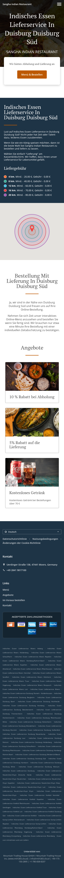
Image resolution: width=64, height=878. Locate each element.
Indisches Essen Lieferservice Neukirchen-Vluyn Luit (24, 787)
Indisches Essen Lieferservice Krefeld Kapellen (23, 799)
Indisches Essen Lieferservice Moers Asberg (23, 648)
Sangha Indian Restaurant (17, 4)
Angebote (8, 594)
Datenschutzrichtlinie (15, 538)
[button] (59, 4)
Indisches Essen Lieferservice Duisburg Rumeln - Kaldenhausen (27, 693)
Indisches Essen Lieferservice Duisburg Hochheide (39, 701)
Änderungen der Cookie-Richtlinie (22, 542)
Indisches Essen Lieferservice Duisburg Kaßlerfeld (39, 730)
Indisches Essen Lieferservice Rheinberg (39, 836)
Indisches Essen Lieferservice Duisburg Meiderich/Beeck (37, 754)
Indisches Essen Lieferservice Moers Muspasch (32, 685)
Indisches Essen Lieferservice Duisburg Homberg (23, 705)
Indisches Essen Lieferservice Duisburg (18, 771)
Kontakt (7, 605)
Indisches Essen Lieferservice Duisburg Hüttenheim (30, 722)
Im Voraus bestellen (14, 600)
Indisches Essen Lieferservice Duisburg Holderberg (31, 742)
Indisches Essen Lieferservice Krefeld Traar (30, 807)
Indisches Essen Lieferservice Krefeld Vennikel (39, 795)
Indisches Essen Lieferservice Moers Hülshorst (31, 677)
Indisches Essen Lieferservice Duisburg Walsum (39, 767)
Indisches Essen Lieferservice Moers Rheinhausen (32, 669)
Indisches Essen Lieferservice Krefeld (21, 815)
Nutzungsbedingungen (45, 538)
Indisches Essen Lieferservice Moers (45, 689)
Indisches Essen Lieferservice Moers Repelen (33, 656)
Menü (6, 589)
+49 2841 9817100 (16, 570)
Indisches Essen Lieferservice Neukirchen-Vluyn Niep (38, 783)
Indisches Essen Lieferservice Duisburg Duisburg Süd (24, 758)
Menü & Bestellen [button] (32, 74)
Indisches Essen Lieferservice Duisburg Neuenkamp (24, 734)
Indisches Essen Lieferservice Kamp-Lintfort (28, 824)
